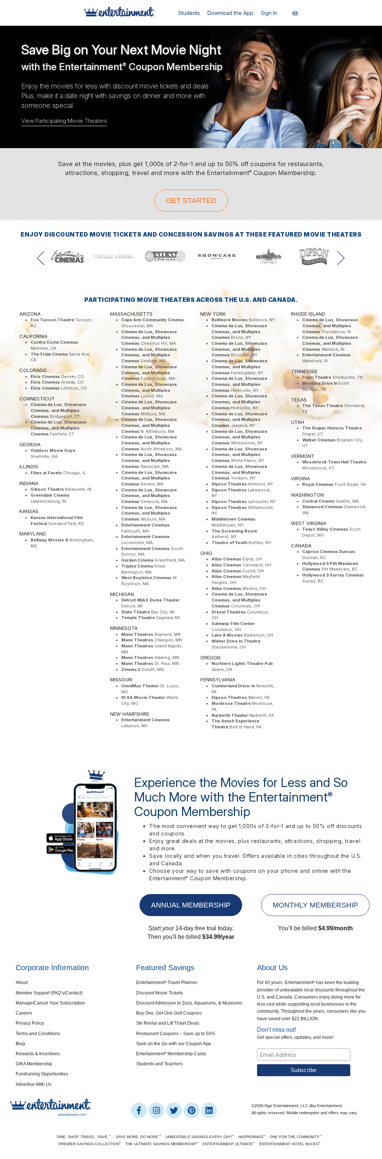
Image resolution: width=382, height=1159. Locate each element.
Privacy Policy (30, 1023)
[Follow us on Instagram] (157, 1110)
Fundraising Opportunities (42, 1074)
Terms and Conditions (38, 1033)
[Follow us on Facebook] (139, 1110)
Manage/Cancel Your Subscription (50, 1003)
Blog (20, 1043)
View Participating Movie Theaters (64, 120)
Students (189, 13)
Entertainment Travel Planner (166, 982)
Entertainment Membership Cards (171, 1053)
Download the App (230, 13)
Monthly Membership (315, 905)
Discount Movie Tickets (159, 993)
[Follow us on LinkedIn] (209, 1110)
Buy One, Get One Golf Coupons (169, 1013)
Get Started (191, 200)
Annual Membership (191, 905)
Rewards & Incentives (38, 1053)
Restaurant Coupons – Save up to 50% (175, 1033)
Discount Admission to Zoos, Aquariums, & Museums (189, 1003)
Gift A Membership (34, 1063)
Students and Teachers (159, 1063)
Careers (24, 1013)
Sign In (269, 13)
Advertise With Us (33, 1084)
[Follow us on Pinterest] (192, 1110)
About (22, 982)
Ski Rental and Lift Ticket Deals (167, 1023)
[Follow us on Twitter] (174, 1110)
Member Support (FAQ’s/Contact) (49, 993)
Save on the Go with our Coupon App (173, 1043)
